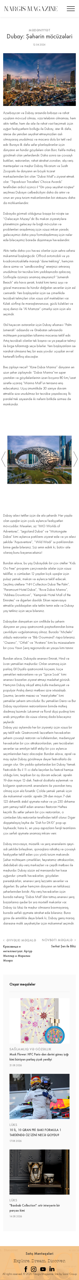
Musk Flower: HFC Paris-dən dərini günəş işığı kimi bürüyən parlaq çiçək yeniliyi (38, 1057)
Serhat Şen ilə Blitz (63, 946)
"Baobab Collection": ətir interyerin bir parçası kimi (34, 1208)
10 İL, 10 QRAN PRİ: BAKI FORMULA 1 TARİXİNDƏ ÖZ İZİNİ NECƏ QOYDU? (35, 1132)
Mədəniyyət (39, 30)
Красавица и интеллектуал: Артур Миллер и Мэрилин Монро (17, 953)
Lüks (13, 1125)
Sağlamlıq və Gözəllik (30, 1049)
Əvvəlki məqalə (21, 940)
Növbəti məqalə (58, 940)
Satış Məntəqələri (40, 1253)
